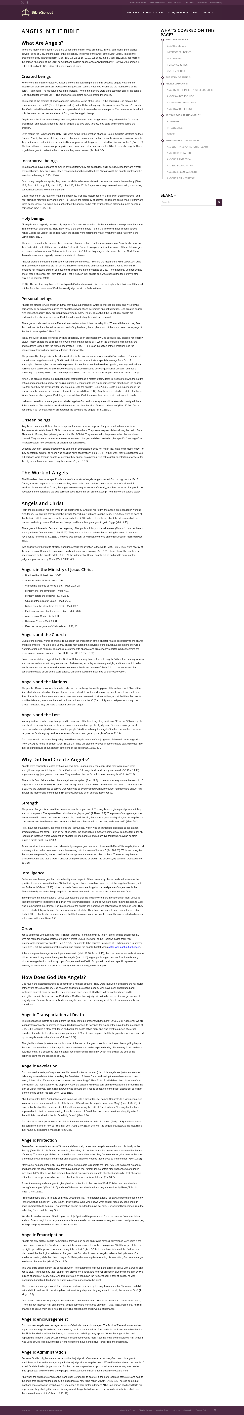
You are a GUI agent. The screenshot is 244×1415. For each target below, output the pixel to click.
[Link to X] (22, 2)
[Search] (219, 12)
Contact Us (202, 2)
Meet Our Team (174, 2)
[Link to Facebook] (27, 2)
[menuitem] (138, 2)
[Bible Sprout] (38, 12)
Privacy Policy (216, 2)
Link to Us (189, 2)
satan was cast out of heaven (124, 947)
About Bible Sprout (138, 2)
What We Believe (157, 2)
